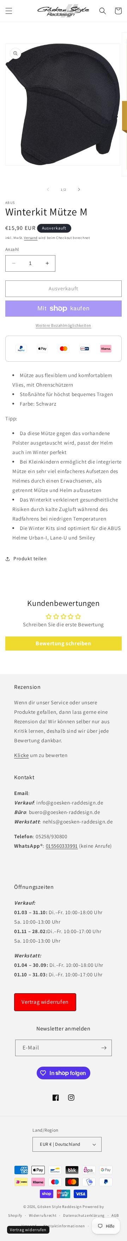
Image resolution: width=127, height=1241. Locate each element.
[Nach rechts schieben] (79, 189)
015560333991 (62, 845)
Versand (30, 237)
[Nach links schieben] (48, 189)
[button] (9, 11)
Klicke (21, 755)
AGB (115, 1215)
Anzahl (12, 249)
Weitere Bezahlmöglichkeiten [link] (63, 325)
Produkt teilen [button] (30, 558)
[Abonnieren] (103, 1048)
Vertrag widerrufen (45, 1002)
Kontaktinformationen (64, 1225)
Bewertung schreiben (63, 643)
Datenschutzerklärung (84, 1215)
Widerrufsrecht (43, 1215)
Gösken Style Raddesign (59, 1206)
